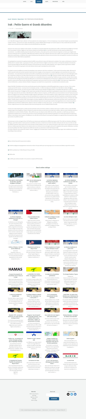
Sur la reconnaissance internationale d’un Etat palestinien (52, 300)
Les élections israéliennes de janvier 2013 (70, 251)
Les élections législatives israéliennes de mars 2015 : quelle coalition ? (52, 185)
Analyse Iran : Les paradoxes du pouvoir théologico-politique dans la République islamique (15, 344)
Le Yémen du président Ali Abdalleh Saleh (16, 299)
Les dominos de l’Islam (34, 364)
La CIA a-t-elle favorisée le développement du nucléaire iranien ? (52, 366)
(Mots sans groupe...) (34, 397)
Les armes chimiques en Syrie (70, 221)
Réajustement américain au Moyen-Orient (34, 251)
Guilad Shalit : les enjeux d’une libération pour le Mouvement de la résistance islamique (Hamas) (70, 300)
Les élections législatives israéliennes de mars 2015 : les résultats (70, 185)
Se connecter (52, 414)
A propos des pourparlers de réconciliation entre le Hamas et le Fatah (15, 279)
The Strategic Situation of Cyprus (70, 278)
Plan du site (45, 414)
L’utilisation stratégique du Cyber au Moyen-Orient (52, 221)
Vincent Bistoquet (19, 28)
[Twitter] (71, 398)
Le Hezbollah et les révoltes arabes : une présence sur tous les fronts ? (33, 279)
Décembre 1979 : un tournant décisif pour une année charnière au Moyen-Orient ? (15, 320)
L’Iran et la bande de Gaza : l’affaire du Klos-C (34, 221)
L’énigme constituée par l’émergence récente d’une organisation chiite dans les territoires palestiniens (52, 345)
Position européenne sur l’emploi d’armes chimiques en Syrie (52, 251)
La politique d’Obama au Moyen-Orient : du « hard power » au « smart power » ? (33, 300)
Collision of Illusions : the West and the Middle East (16, 251)
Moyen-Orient (21, 19)
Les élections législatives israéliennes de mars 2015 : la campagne (15, 222)
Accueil (9, 19)
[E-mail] (68, 398)
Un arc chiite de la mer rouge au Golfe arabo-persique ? (52, 319)
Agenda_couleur (34, 401)
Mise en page (34, 404)
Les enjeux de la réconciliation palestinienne (52, 278)
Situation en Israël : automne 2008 (33, 343)
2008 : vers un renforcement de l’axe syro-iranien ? (34, 184)
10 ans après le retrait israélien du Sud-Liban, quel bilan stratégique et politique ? (16, 185)
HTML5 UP (62, 414)
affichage (34, 399)
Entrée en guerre (70, 342)
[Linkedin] (75, 398)
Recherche (14, 19)
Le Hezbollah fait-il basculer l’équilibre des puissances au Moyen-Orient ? (15, 366)
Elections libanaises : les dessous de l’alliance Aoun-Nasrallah (70, 319)
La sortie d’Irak (70, 364)
